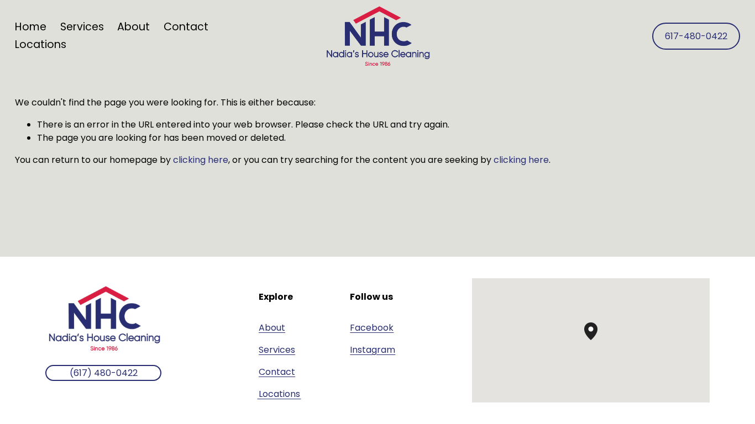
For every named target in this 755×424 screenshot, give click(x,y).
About (133, 26)
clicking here (200, 159)
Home (30, 26)
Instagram (372, 349)
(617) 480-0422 (104, 373)
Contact (186, 26)
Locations (40, 44)
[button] (597, 340)
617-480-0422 (696, 36)
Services (277, 349)
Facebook (372, 327)
